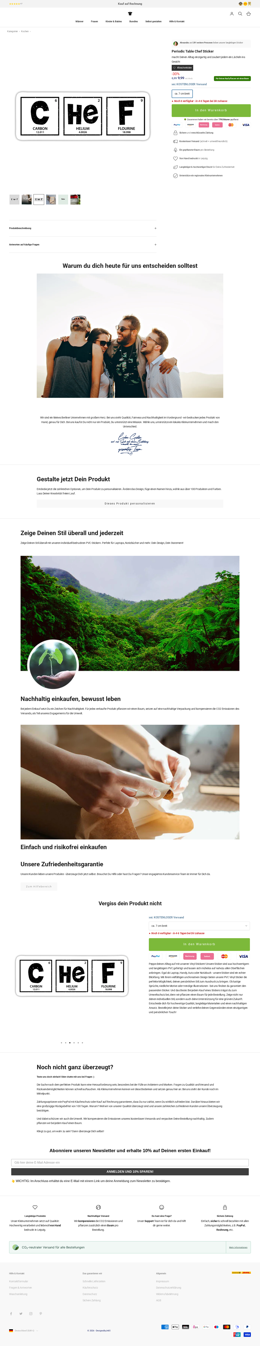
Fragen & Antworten (20, 1287)
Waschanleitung (18, 1294)
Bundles (133, 21)
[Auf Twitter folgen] (21, 1314)
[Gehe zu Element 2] (26, 199)
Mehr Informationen (238, 1247)
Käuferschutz (90, 1287)
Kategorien (12, 31)
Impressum (162, 1281)
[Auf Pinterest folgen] (41, 1314)
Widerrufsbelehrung (167, 1294)
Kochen (25, 31)
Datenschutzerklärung (168, 1287)
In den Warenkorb (211, 110)
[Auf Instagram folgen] (31, 1314)
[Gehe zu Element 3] (38, 199)
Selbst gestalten (153, 21)
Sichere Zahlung (92, 1300)
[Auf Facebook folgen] (11, 1314)
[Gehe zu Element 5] (63, 199)
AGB (158, 1300)
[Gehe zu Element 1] (14, 199)
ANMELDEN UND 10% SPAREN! (130, 1171)
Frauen (94, 21)
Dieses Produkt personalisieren (130, 503)
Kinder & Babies (114, 21)
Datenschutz (90, 1294)
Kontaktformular (18, 1281)
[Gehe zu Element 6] (75, 199)
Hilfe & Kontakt (176, 21)
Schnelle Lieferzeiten (94, 1281)
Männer (79, 21)
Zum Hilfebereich (39, 886)
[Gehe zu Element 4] (51, 199)
